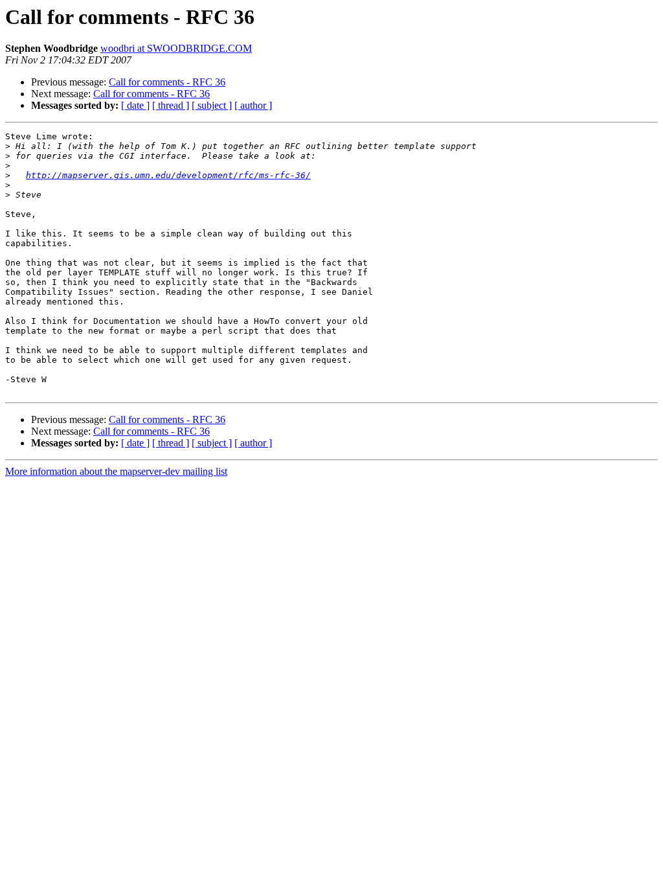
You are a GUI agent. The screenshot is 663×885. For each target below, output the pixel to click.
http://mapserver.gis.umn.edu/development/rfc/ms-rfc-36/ (168, 175)
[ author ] (253, 105)
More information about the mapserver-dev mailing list (116, 471)
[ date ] (135, 105)
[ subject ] (212, 105)
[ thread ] (170, 105)
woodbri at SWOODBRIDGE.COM (176, 48)
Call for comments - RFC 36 (167, 81)
